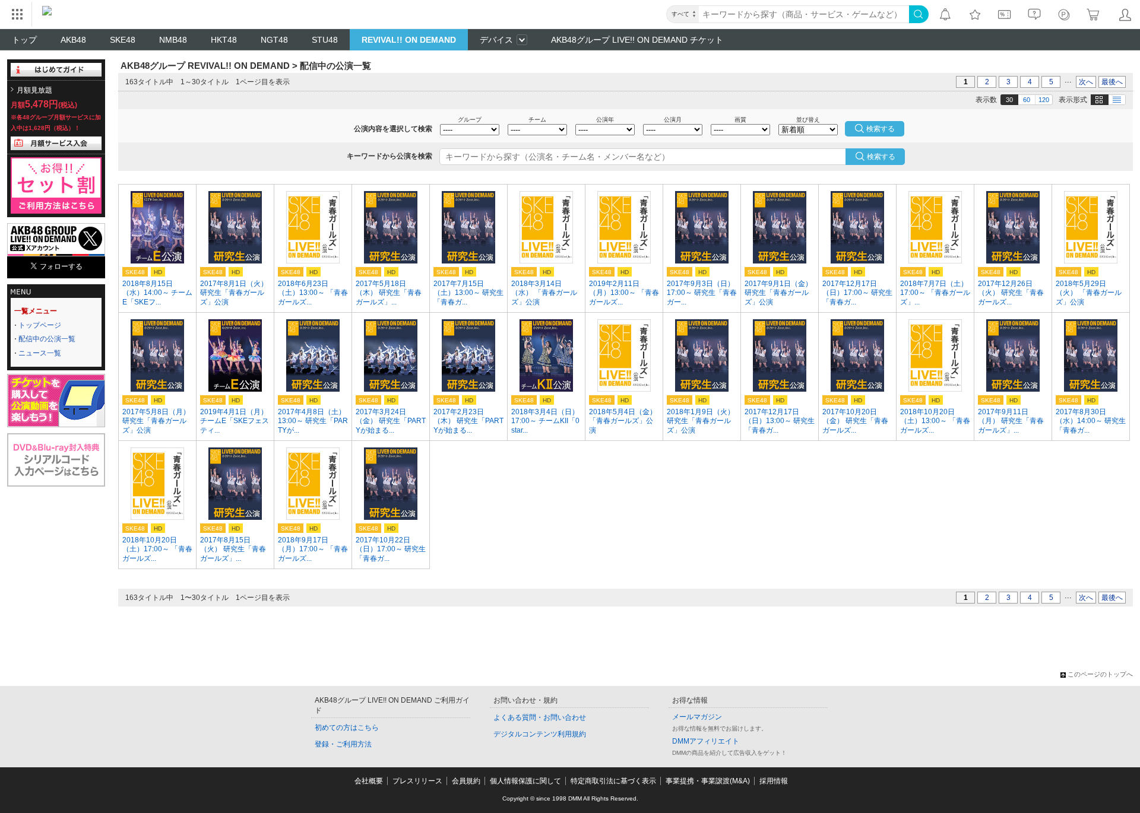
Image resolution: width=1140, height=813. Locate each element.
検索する (881, 157)
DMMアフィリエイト (705, 741)
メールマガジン (697, 717)
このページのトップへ (1100, 674)
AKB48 (73, 40)
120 (1043, 99)
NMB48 (173, 40)
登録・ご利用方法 (343, 744)
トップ (24, 40)
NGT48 (274, 40)
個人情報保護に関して (525, 781)
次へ (1086, 82)
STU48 (325, 40)
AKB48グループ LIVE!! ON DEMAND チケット (637, 40)
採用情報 (773, 781)
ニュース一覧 (39, 353)
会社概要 (368, 781)
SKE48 (122, 40)
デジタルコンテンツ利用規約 (539, 734)
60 (1026, 99)
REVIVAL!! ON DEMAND (409, 40)
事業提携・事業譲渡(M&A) (708, 781)
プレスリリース (417, 781)
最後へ (1112, 82)
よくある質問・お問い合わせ (539, 717)
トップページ (39, 325)
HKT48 (224, 40)
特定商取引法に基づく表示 (613, 781)
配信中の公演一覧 (46, 339)
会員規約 (466, 781)
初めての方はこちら (347, 727)
